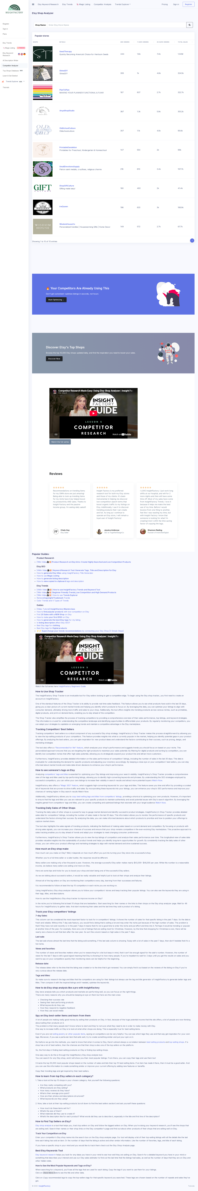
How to (53, 578)
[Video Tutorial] (56, 609)
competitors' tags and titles (56, 774)
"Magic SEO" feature (69, 785)
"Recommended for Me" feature (69, 748)
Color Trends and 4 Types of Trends (53, 600)
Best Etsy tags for (48, 625)
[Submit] (189, 25)
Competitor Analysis (102, 4)
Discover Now (54, 359)
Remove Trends (53, 598)
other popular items (76, 1034)
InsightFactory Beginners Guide (72, 686)
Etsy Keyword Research (48, 4)
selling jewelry (59, 1034)
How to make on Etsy (53, 617)
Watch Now (157, 780)
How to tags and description (60, 581)
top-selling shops (176, 1042)
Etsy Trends (67, 4)
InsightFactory (44, 1186)
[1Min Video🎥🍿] (84, 562)
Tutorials (191, 1186)
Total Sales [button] (183, 42)
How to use (48, 576)
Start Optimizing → (56, 300)
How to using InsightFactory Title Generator (65, 573)
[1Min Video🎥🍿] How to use (57, 595)
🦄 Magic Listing (83, 4)
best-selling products (156, 1042)
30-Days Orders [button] (163, 42)
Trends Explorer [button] (122, 4)
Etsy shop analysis (44, 1125)
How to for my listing (58, 620)
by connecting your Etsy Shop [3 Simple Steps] (80, 631)
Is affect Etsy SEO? (53, 623)
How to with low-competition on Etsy (63, 612)
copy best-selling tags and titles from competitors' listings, (97, 796)
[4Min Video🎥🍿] (76, 570)
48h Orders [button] (124, 42)
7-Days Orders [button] (143, 42)
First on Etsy (54, 614)
